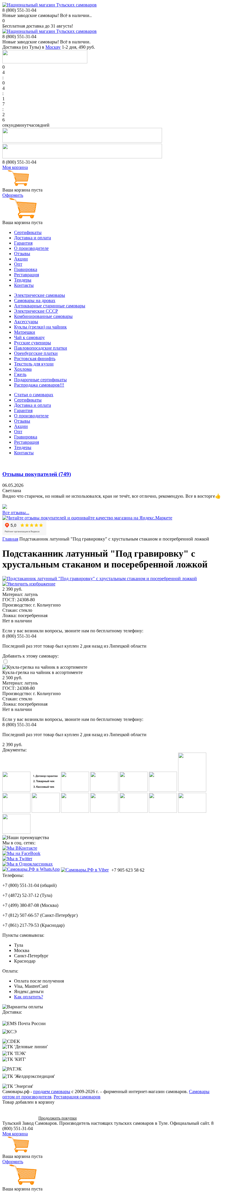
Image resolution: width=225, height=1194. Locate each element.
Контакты (24, 285)
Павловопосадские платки (40, 348)
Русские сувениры (32, 342)
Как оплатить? (28, 996)
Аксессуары (26, 321)
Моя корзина (15, 167)
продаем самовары (51, 1091)
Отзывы (22, 253)
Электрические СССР (36, 311)
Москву (53, 47)
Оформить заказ (18, 1117)
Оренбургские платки (36, 353)
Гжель (20, 374)
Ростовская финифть (34, 358)
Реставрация (26, 274)
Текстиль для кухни (34, 363)
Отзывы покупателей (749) (36, 474)
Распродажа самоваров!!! (39, 384)
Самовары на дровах (34, 300)
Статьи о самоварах (33, 394)
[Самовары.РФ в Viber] (85, 870)
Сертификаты (28, 232)
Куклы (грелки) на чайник (40, 326)
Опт (18, 264)
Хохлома (23, 369)
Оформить (12, 195)
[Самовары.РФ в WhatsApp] (31, 869)
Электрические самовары (39, 295)
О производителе (31, 248)
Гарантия (23, 243)
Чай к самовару (29, 337)
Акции (21, 258)
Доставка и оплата (32, 237)
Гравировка (25, 269)
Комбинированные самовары (43, 316)
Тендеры (22, 279)
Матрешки (24, 332)
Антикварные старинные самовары (49, 305)
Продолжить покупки (57, 1118)
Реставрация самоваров (77, 1096)
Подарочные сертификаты (40, 379)
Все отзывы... (15, 512)
